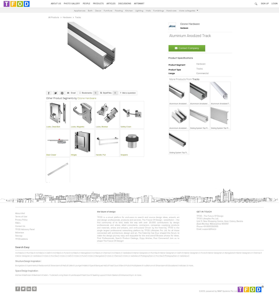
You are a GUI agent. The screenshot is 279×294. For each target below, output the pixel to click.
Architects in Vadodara (121, 253)
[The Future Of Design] (16, 7)
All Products (54, 17)
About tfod (20, 213)
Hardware (171, 10)
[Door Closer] (58, 141)
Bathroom (27, 275)
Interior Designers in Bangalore (220, 253)
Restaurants (44, 265)
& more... (190, 265)
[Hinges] (82, 141)
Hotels (85, 265)
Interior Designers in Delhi (170, 253)
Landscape (75, 275)
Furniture (108, 10)
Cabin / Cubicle (50, 275)
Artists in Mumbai (50, 256)
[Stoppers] (132, 141)
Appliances (79, 10)
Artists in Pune (80, 256)
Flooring (119, 10)
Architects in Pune (60, 253)
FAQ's (17, 223)
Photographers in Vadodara (176, 256)
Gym (132, 275)
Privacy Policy (21, 220)
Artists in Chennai (113, 256)
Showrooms (55, 265)
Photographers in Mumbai (151, 256)
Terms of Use (21, 217)
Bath (90, 10)
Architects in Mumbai (24, 253)
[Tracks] (179, 92)
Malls (64, 265)
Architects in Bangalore (80, 253)
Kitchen (129, 10)
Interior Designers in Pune (194, 253)
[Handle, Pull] (107, 141)
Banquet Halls (101, 265)
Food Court (114, 265)
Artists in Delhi (66, 256)
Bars (122, 265)
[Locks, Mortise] (107, 113)
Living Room (63, 275)
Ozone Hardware (190, 24)
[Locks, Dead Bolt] (58, 113)
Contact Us (20, 226)
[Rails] (58, 169)
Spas (92, 265)
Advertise (19, 233)
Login (275, 4)
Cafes (70, 265)
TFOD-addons (21, 239)
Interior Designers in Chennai (248, 253)
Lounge (78, 265)
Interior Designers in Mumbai (145, 253)
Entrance (124, 275)
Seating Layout (99, 275)
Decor (98, 10)
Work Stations (113, 275)
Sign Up (265, 4)
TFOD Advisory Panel (25, 229)
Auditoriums (148, 265)
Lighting (139, 10)
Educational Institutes (177, 265)
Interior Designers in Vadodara (28, 256)
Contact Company (189, 48)
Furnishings (158, 10)
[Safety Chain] (132, 113)
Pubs (128, 265)
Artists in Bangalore (96, 256)
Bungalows (20, 265)
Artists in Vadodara (131, 256)
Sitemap (18, 236)
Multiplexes (137, 265)
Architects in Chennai (101, 253)
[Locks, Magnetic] (82, 113)
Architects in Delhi (43, 253)
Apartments (32, 265)
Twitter (55, 93)
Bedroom (37, 275)
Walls (148, 10)
